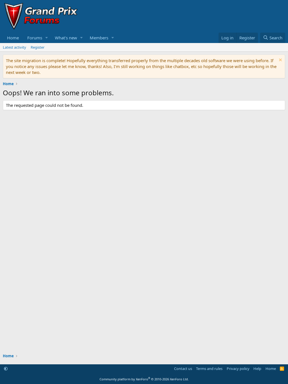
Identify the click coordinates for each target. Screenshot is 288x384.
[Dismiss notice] (279, 61)
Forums (34, 37)
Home (13, 37)
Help (257, 368)
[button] (47, 38)
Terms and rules (209, 368)
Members (99, 37)
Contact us (183, 368)
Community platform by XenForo (144, 379)
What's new (66, 37)
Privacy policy (238, 368)
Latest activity (14, 47)
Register (37, 47)
